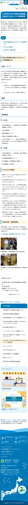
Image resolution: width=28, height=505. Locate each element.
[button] (21, 2)
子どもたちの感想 (8, 47)
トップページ (9, 419)
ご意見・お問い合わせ (22, 442)
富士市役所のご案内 (9, 438)
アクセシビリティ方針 (7, 454)
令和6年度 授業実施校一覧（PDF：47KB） (14, 234)
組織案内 (7, 441)
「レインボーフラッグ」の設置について (13, 331)
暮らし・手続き (16, 419)
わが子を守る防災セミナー (10, 350)
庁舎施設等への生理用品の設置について (13, 310)
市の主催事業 (6, 305)
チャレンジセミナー (8, 346)
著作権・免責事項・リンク (8, 451)
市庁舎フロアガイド (22, 438)
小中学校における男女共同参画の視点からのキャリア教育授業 (14, 341)
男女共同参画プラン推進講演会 (11, 353)
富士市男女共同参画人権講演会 (11, 313)
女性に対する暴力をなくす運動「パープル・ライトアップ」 (14, 335)
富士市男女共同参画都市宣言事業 (11, 361)
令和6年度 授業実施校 (9, 50)
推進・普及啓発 (6, 421)
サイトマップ (5, 456)
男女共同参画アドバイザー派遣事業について (14, 317)
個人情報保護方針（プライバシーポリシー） (12, 449)
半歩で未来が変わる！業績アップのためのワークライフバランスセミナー (14, 322)
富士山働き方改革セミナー (10, 327)
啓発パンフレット (7, 357)
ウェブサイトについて (7, 446)
